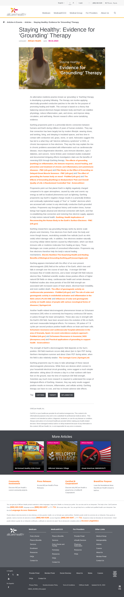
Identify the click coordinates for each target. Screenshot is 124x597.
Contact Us (34, 560)
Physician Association (78, 545)
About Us (99, 552)
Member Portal (101, 556)
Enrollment (33, 548)
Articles (28, 22)
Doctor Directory (65, 573)
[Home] (16, 12)
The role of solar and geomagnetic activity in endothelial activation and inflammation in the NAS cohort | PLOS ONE (62, 295)
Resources (33, 552)
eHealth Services (80, 540)
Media (90, 573)
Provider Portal (79, 536)
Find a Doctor (34, 536)
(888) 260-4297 (41, 507)
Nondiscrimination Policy (50, 585)
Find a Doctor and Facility (58, 545)
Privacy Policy (33, 585)
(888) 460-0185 (97, 3)
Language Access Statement (24, 510)
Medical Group (101, 536)
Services (33, 544)
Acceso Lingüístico (90, 521)
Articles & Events (14, 22)
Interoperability (101, 540)
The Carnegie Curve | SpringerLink (74, 358)
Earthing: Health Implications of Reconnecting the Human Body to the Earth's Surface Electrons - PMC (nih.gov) (61, 220)
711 (54, 507)
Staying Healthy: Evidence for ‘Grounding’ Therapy (56, 22)
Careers (99, 548)
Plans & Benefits (35, 540)
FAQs (32, 556)
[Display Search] (115, 13)
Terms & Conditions (69, 585)
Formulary (55, 550)
